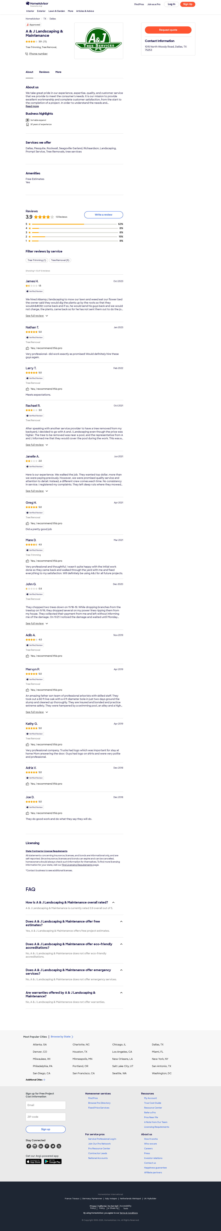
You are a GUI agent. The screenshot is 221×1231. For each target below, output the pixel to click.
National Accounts (98, 1158)
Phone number (38, 53)
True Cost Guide (152, 1103)
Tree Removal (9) (60, 260)
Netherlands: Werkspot (130, 1198)
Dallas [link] (53, 18)
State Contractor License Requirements (46, 851)
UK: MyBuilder (150, 1198)
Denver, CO (40, 1051)
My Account (150, 1098)
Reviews (44, 72)
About (29, 72)
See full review (35, 315)
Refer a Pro (150, 1112)
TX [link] (44, 18)
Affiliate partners (153, 1172)
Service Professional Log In (102, 1139)
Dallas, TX (158, 1044)
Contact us (150, 1163)
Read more (32, 106)
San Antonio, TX (161, 1066)
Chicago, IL (119, 1044)
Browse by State (61, 1036)
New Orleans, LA (122, 1059)
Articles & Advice (85, 11)
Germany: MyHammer (92, 1198)
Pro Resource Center (99, 1148)
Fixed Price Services (98, 1107)
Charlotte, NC (81, 1044)
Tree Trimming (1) (37, 260)
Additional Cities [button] (34, 1079)
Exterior (41, 11)
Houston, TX (80, 1051)
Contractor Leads (97, 1153)
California (102, 1207)
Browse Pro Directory (99, 1103)
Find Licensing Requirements (77, 865)
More (70, 11)
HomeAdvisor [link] (33, 18)
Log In (171, 4)
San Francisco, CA (84, 1073)
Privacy (93, 1207)
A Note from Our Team (155, 1122)
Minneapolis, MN (82, 1059)
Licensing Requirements (156, 1127)
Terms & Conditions (129, 1213)
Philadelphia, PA (42, 1066)
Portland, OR (80, 1066)
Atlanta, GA (40, 1044)
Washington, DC (162, 1073)
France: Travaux (72, 1198)
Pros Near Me (151, 1117)
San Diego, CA (41, 1073)
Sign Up (187, 4)
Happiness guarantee (155, 1167)
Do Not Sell (113, 1207)
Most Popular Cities (35, 1036)
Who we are (150, 1143)
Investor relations (153, 1158)
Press (147, 1153)
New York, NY (160, 1059)
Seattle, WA (119, 1073)
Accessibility (125, 1207)
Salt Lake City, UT (122, 1066)
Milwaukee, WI (41, 1059)
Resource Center (153, 1107)
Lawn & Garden (57, 11)
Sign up (45, 1129)
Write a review (103, 214)
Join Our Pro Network (99, 1143)
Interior (30, 11)
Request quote (168, 29)
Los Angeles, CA (122, 1051)
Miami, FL (157, 1051)
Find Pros (93, 1098)
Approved (34, 24)
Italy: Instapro (111, 1198)
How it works (151, 1139)
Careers (148, 1148)
